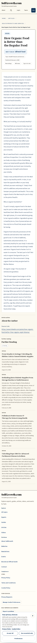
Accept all (10, 633)
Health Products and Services (13, 23)
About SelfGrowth (7, 541)
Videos (3, 533)
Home (4, 18)
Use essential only (27, 633)
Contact (4, 567)
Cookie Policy (5, 588)
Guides (3, 522)
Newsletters (5, 552)
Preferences (18, 639)
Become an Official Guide (9, 562)
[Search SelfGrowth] (11, 10)
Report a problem (8, 611)
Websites (4, 546)
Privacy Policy (5, 578)
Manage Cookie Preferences (11, 602)
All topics (4, 512)
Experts (3, 517)
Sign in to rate (27, 63)
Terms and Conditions (8, 583)
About (3, 10)
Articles (11, 18)
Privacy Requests (6, 597)
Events (3, 557)
